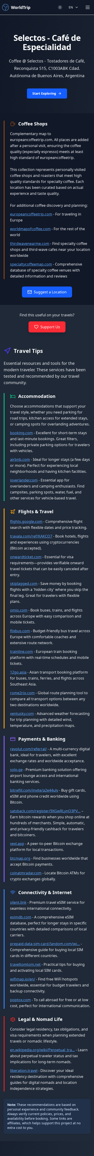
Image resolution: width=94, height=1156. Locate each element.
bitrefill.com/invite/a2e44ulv (34, 790)
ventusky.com (22, 713)
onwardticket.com (26, 556)
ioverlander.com (24, 480)
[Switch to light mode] (60, 7)
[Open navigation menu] (87, 7)
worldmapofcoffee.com (30, 228)
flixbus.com (20, 630)
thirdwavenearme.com (29, 243)
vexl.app (17, 843)
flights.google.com (26, 521)
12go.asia (18, 672)
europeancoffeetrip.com (31, 214)
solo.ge (16, 769)
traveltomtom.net (25, 964)
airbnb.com (20, 459)
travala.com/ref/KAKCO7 (31, 536)
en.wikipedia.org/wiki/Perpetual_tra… (42, 1049)
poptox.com (20, 999)
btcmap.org (20, 858)
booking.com (21, 432)
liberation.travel (23, 1070)
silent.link (18, 902)
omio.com (18, 610)
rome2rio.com (22, 692)
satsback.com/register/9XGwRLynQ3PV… (45, 810)
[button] (47, 64)
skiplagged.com (23, 583)
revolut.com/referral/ (28, 748)
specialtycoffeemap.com (31, 264)
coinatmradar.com (26, 873)
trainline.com (21, 651)
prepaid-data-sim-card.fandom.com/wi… (45, 943)
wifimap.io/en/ (22, 979)
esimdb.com (20, 917)
